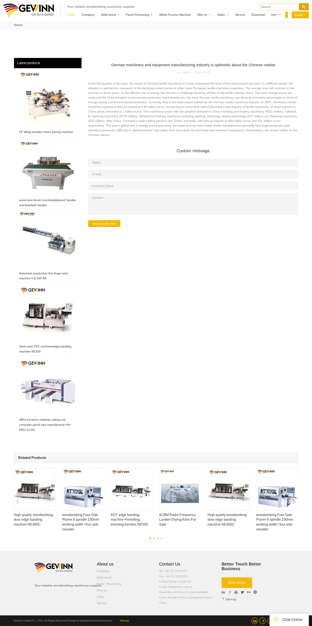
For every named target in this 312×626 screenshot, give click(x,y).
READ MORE (237, 582)
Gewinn (18, 25)
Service (240, 14)
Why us (202, 14)
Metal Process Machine (175, 14)
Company (88, 14)
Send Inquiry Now (104, 223)
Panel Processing (137, 14)
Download (258, 14)
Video (221, 14)
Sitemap (230, 599)
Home (71, 14)
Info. (274, 14)
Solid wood (108, 14)
